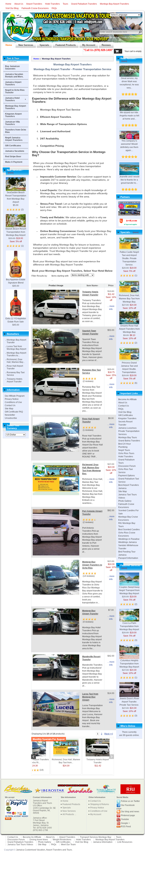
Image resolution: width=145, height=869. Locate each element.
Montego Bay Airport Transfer (63, 75)
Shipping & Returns (99, 804)
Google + (125, 823)
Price (111, 285)
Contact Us (10, 405)
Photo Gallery (124, 501)
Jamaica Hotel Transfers (12, 99)
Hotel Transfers (52, 4)
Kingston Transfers (127, 418)
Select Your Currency (13, 427)
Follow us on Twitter (130, 801)
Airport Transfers (34, 4)
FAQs (54, 8)
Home (8, 4)
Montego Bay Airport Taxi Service (60, 109)
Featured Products (64, 44)
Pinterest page (128, 815)
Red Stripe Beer (13, 156)
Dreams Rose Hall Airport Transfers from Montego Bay (129, 329)
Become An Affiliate (127, 399)
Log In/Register (92, 37)
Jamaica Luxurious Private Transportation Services (129, 431)
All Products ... (69, 814)
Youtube (125, 819)
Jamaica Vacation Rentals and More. (14, 75)
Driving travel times (39, 839)
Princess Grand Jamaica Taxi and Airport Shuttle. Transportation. (129, 368)
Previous (35, 757)
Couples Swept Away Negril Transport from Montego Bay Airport (129, 590)
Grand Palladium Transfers (84, 4)
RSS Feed (126, 826)
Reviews (105, 44)
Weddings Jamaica (127, 542)
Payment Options (126, 475)
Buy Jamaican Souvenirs (12, 67)
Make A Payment (13, 162)
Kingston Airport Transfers (13, 115)
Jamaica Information (102, 842)
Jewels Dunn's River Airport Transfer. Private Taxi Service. (129, 701)
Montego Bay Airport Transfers (114, 4)
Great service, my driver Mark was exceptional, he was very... (129, 83)
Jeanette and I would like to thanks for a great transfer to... (129, 179)
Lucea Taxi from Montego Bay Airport (16, 347)
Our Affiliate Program (15, 396)
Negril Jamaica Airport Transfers (13, 138)
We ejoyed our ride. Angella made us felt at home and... (129, 115)
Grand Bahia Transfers (129, 440)
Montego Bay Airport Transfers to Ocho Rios (92, 565)
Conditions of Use (13, 402)
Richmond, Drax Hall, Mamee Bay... (16, 360)
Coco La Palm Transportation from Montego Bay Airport (129, 626)
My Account (87, 44)
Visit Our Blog (12, 8)
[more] (10, 173)
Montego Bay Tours (127, 437)
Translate (133, 18)
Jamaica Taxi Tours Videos (20, 844)
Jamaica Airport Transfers (13, 83)
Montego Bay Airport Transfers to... (16, 354)
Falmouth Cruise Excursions (35, 8)
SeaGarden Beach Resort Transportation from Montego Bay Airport (15, 197)
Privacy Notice (12, 399)
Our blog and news (130, 811)
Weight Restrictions (62, 839)
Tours (65, 4)
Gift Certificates (13, 145)
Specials (43, 44)
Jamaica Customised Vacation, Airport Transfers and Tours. (44, 850)
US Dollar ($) (86, 31)
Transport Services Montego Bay (95, 837)
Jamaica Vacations (14, 151)
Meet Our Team (68, 844)
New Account (135, 37)
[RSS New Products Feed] (8, 818)
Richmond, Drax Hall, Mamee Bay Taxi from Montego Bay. (129, 298)
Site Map (9, 408)
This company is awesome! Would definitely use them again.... (129, 146)
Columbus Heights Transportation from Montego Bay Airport (129, 663)
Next (109, 757)
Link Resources (124, 842)
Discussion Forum (127, 466)
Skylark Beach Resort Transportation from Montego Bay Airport (15, 232)
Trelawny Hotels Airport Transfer (14, 380)
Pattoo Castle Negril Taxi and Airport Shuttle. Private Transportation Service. (129, 258)
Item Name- (92, 285)
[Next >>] (108, 734)
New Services (24, 44)
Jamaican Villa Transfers (12, 123)
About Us (18, 4)
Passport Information (128, 558)
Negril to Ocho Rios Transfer (15, 91)
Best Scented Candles (129, 529)
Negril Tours (124, 450)
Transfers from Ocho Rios (15, 130)
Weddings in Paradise (129, 539)
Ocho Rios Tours (126, 453)
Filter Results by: (39, 276)
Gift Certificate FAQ (14, 412)
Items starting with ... (60, 278)
